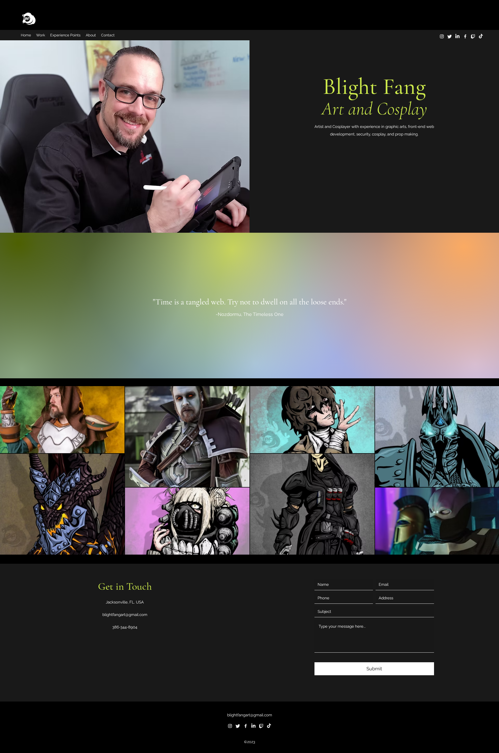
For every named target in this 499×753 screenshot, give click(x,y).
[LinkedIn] (457, 36)
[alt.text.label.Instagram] (441, 36)
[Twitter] (449, 36)
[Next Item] (490, 470)
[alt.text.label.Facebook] (465, 36)
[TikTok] (480, 36)
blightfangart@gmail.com (124, 614)
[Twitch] (473, 36)
